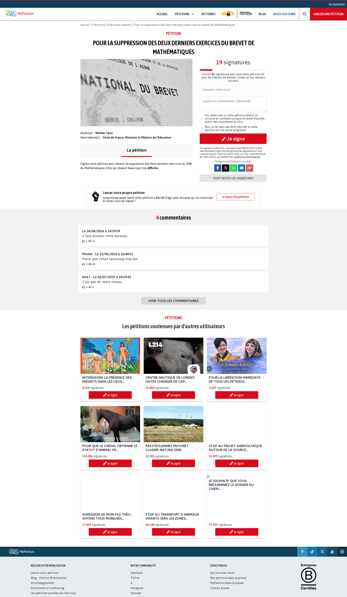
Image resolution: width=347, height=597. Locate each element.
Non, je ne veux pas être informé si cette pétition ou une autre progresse (231, 128)
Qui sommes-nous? (222, 576)
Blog (262, 14)
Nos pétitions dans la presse (228, 581)
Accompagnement (42, 586)
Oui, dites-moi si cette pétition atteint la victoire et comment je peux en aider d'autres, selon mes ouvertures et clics (235, 118)
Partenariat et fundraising (47, 592)
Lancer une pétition (328, 14)
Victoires (208, 14)
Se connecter (337, 4)
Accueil (162, 14)
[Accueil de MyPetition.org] (20, 14)
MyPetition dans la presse (227, 586)
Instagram (136, 592)
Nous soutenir (284, 14)
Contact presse (220, 592)
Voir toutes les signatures (233, 178)
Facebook (136, 576)
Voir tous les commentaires (173, 301)
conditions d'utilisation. (247, 156)
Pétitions (99, 24)
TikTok (135, 581)
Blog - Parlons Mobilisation (48, 581)
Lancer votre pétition (44, 576)
